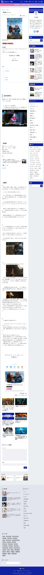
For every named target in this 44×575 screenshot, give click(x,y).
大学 (36, 168)
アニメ (33, 1)
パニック (38, 162)
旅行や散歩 (33, 118)
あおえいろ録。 (9, 1)
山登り (37, 170)
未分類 (32, 122)
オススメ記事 (40, 1)
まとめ (32, 108)
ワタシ (31, 168)
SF (31, 147)
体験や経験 (33, 111)
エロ (4, 540)
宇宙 (39, 168)
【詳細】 (6, 77)
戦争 (31, 172)
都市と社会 (14, 553)
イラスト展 (37, 151)
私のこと (32, 127)
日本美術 (36, 172)
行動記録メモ (33, 132)
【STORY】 (7, 71)
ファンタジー (38, 164)
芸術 (36, 1)
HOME (22, 568)
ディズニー (37, 158)
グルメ (4, 542)
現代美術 (5, 553)
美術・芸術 (33, 130)
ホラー (31, 166)
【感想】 (6, 79)
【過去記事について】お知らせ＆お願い (22, 4)
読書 (9, 553)
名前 (3, 462)
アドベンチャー (33, 149)
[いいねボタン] (13, 357)
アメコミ (32, 151)
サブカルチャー (34, 106)
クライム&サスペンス (15, 540)
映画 (30, 1)
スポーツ (32, 158)
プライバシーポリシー (27, 570)
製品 (31, 134)
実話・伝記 (25, 395)
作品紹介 (32, 113)
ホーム (21, 1)
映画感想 (18, 551)
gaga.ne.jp (4, 167)
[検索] (41, 40)
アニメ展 (39, 149)
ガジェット (8, 540)
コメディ (9, 542)
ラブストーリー (38, 166)
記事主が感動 (33, 137)
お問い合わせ (19, 570)
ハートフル (32, 162)
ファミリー (32, 164)
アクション (36, 147)
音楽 (4, 555)
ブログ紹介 (26, 1)
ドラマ (20, 395)
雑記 (31, 139)
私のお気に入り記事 (34, 125)
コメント (4, 448)
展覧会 (32, 115)
